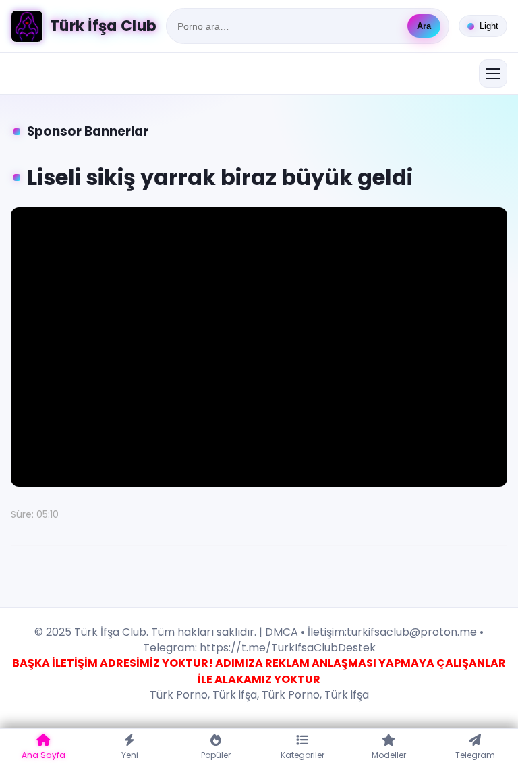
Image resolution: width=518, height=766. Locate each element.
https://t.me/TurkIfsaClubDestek (286, 647)
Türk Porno (179, 695)
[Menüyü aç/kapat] (493, 73)
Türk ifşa (234, 695)
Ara (424, 26)
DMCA (281, 632)
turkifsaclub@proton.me (412, 632)
